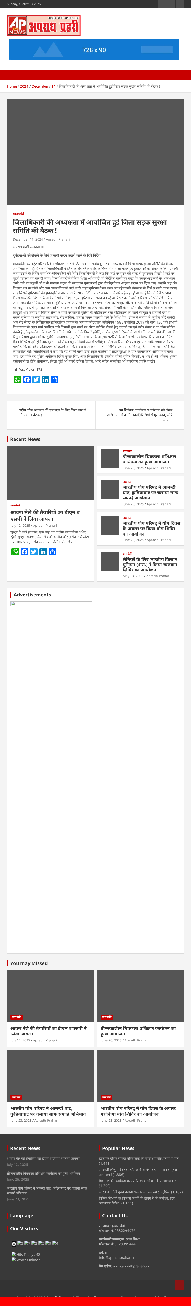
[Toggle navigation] (13, 75)
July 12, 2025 (20, 525)
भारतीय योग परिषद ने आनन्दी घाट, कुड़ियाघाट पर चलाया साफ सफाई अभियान (150, 492)
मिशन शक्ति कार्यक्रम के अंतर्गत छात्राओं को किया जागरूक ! (137, 1180)
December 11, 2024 (28, 239)
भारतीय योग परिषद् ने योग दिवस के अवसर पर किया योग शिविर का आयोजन (151, 528)
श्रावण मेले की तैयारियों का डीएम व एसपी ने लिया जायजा (45, 515)
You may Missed (29, 963)
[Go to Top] (179, 1285)
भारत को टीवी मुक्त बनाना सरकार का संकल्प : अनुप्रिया (134, 1192)
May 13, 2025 (133, 576)
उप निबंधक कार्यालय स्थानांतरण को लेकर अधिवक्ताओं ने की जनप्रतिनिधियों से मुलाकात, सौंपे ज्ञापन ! (139, 415)
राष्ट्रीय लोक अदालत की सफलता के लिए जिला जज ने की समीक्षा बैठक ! (52, 412)
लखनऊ (127, 482)
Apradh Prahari (58, 239)
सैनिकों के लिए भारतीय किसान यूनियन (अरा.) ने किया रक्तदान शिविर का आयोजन (150, 564)
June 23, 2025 (133, 504)
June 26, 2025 (133, 468)
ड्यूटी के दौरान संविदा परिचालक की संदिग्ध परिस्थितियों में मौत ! (140, 1158)
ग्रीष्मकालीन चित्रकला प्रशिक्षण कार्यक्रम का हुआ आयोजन (149, 459)
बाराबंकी (18, 213)
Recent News (25, 439)
